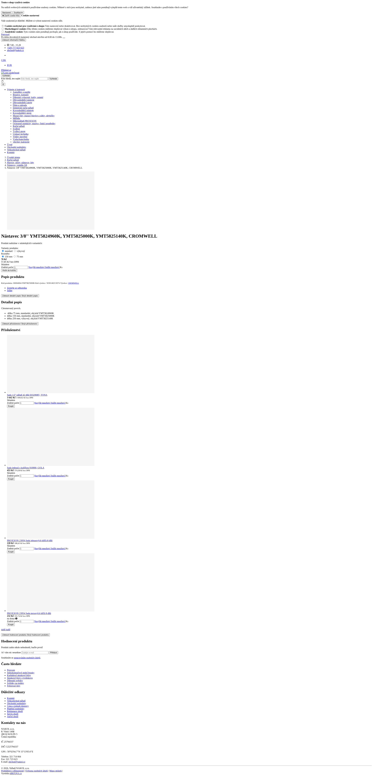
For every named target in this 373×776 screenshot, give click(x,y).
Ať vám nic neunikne (11, 652)
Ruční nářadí (19, 126)
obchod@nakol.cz (16, 762)
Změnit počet (7, 267)
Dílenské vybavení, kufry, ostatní (28, 97)
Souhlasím (18, 13)
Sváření (16, 129)
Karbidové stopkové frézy (19, 675)
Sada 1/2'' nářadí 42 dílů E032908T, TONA (27, 395)
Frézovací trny (13, 686)
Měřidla (16, 118)
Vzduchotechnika (21, 139)
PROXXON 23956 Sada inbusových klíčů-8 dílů (29, 540)
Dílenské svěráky (15, 680)
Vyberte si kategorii (16, 89)
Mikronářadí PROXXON (24, 121)
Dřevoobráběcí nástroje (23, 100)
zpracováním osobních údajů (27, 657)
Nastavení (6, 13)
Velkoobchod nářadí (16, 150)
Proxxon (11, 670)
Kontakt (10, 152)
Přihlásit (53, 653)
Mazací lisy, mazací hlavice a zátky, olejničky (33, 115)
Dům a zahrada (20, 105)
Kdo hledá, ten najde (10, 78)
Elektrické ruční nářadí (23, 108)
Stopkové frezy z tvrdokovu (20, 678)
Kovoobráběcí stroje (22, 113)
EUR (9, 65)
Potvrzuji (5, 34)
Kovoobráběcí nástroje (23, 110)
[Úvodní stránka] (10, 72)
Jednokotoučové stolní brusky (20, 672)
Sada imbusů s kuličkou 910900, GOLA (25, 467)
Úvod (9, 144)
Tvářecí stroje (19, 131)
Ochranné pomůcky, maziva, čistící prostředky (34, 123)
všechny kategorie (21, 142)
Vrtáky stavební (20, 136)
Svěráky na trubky (15, 683)
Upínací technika (20, 134)
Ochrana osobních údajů (36, 771)
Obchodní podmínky (16, 147)
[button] (3, 60)
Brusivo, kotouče (21, 94)
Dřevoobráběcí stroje (22, 102)
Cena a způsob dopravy (18, 706)
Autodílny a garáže (21, 92)
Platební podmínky (15, 708)
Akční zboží (12, 716)
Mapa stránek (55, 771)
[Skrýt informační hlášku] (64, 37)
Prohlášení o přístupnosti (12, 771)
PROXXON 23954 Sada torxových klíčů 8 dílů (29, 613)
